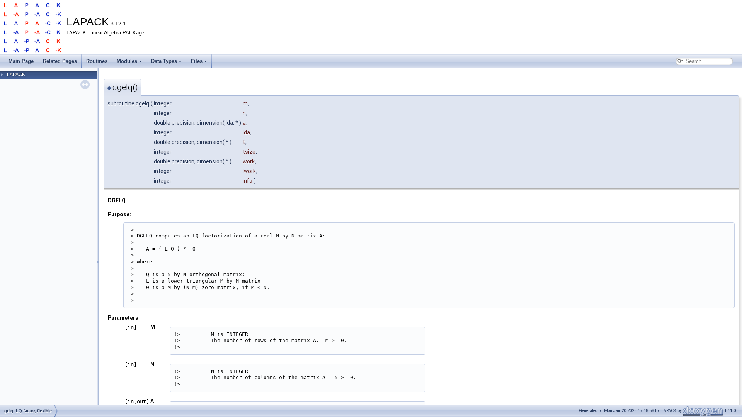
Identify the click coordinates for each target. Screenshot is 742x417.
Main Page (21, 61)
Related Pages (60, 61)
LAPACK (16, 74)
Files (197, 61)
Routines (96, 61)
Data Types (164, 61)
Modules (127, 61)
